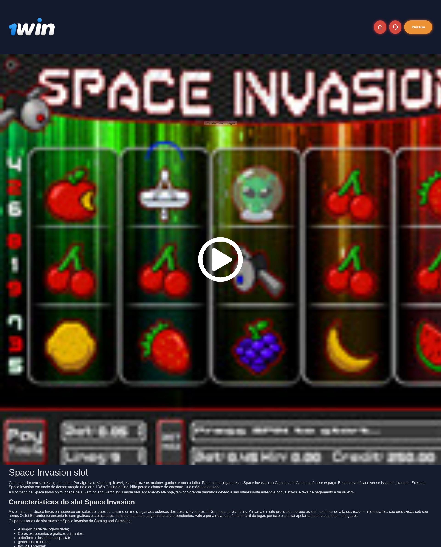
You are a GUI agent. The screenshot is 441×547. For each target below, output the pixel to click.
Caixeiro (418, 27)
